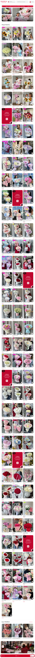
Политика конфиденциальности (21, 643)
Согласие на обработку (20, 645)
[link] (17, 6)
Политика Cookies (20, 644)
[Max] (7, 119)
